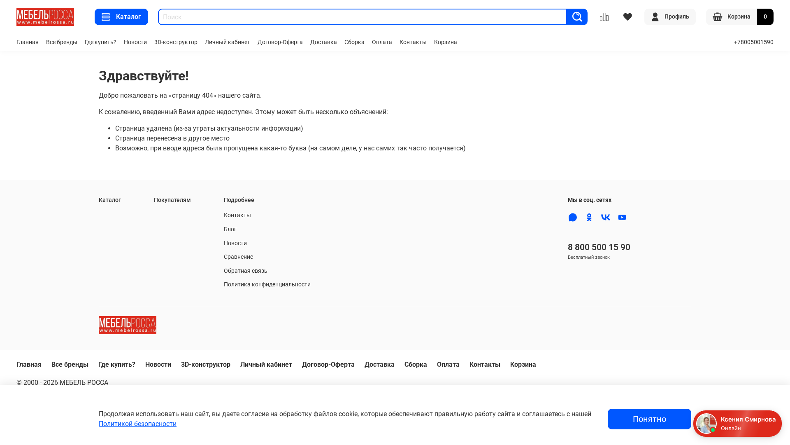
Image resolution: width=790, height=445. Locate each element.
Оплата (382, 42)
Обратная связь (245, 270)
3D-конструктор (176, 42)
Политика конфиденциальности (267, 284)
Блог (230, 229)
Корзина (445, 42)
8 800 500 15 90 (599, 247)
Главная (27, 42)
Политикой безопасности (138, 424)
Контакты (413, 42)
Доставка (323, 42)
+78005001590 (754, 42)
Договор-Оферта (280, 42)
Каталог (128, 17)
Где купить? (100, 42)
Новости (135, 42)
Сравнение (238, 256)
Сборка (354, 42)
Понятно (649, 419)
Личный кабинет (227, 42)
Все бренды (61, 42)
